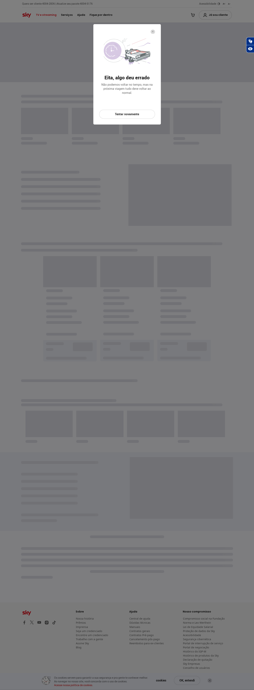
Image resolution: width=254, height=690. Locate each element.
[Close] (153, 32)
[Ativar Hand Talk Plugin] (250, 41)
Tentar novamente (127, 114)
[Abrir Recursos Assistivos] (250, 49)
